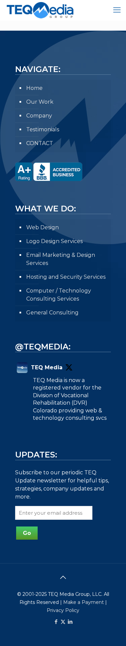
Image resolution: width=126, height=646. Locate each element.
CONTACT (39, 143)
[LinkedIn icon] (70, 621)
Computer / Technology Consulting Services (58, 294)
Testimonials (42, 129)
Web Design (42, 227)
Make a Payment (83, 602)
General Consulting (52, 312)
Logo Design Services (54, 241)
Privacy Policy (63, 610)
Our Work (39, 102)
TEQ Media (46, 367)
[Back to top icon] (63, 577)
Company (39, 115)
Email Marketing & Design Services (60, 259)
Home (34, 88)
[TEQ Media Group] (38, 10)
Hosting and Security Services (66, 277)
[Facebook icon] (55, 621)
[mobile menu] (117, 10)
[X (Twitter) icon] (63, 621)
